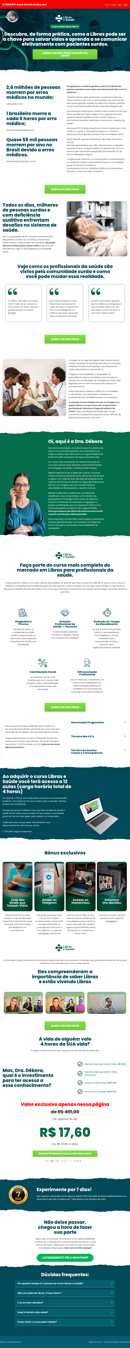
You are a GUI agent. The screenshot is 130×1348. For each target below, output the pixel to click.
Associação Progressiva (87, 722)
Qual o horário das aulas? (33, 1312)
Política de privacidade (10, 1342)
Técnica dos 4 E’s (82, 736)
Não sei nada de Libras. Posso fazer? (39, 1293)
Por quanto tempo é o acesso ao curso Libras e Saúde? (50, 1283)
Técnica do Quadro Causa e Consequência (86, 752)
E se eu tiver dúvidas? (30, 1302)
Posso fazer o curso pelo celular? (37, 1321)
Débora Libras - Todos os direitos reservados (109, 1342)
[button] (98, 722)
